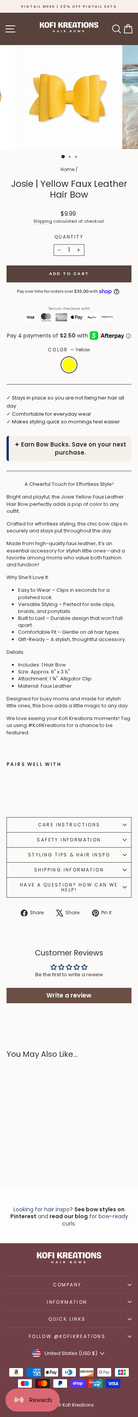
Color (69, 350)
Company (67, 1284)
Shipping (42, 221)
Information (67, 1302)
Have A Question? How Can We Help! (69, 887)
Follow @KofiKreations (67, 1336)
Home (67, 169)
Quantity (69, 237)
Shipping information (69, 869)
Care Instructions (69, 824)
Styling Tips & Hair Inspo (69, 854)
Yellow (69, 365)
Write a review (69, 995)
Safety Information (69, 839)
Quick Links (66, 1319)
